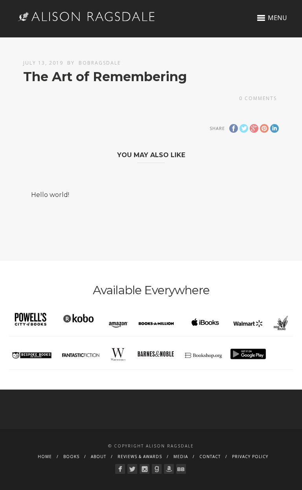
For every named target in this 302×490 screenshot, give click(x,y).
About (98, 456)
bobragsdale (100, 62)
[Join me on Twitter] (132, 469)
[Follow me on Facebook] (120, 469)
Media (180, 456)
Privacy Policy (250, 456)
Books (71, 456)
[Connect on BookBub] (181, 469)
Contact (210, 456)
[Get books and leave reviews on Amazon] (169, 469)
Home (45, 456)
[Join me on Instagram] (144, 469)
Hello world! (50, 195)
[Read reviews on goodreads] (157, 469)
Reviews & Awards (140, 456)
